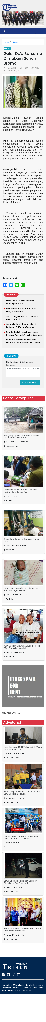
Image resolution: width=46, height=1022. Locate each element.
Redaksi (33, 1016)
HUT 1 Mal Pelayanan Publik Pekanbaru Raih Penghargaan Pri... (22, 957)
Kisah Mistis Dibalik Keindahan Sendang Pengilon (20, 330)
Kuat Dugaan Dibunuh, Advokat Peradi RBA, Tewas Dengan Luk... (22, 675)
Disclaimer (27, 1018)
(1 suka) (18, 70)
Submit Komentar (30, 410)
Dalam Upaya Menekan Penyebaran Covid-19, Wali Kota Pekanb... (21, 865)
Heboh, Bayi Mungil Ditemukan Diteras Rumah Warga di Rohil (22, 617)
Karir (26, 1016)
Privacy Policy (14, 1018)
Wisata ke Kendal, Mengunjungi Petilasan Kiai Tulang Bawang (21, 354)
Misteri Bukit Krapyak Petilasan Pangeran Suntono (21, 338)
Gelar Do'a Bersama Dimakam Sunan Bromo (21, 568)
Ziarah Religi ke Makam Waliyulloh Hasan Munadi (22, 346)
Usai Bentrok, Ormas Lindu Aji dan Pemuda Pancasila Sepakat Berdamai (24, 361)
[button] (6, 103)
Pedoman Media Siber (12, 1016)
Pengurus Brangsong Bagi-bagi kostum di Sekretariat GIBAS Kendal (23, 369)
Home (6, 42)
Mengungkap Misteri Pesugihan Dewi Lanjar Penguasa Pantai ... (21, 464)
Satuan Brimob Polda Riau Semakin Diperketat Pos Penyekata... (20, 910)
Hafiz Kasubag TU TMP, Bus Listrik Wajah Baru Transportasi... (23, 776)
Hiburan (15, 42)
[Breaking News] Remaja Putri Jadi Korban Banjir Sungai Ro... (20, 519)
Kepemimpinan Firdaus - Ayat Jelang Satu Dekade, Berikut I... (22, 820)
